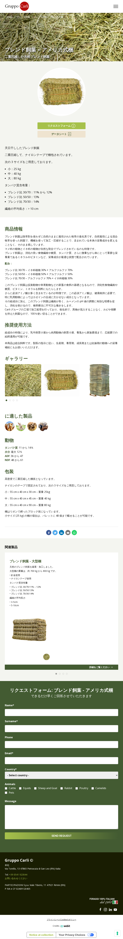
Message (10, 801)
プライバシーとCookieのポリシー (61, 919)
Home (9, 16)
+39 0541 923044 (18, 874)
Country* (11, 769)
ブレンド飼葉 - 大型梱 (25, 561)
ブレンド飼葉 (23, 16)
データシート (59, 134)
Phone (9, 737)
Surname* (11, 721)
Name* (9, 705)
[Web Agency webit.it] (64, 925)
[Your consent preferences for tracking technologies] (117, 933)
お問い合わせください (16, 878)
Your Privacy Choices (72, 934)
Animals (10, 784)
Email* (9, 753)
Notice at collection (41, 934)
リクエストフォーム (59, 125)
